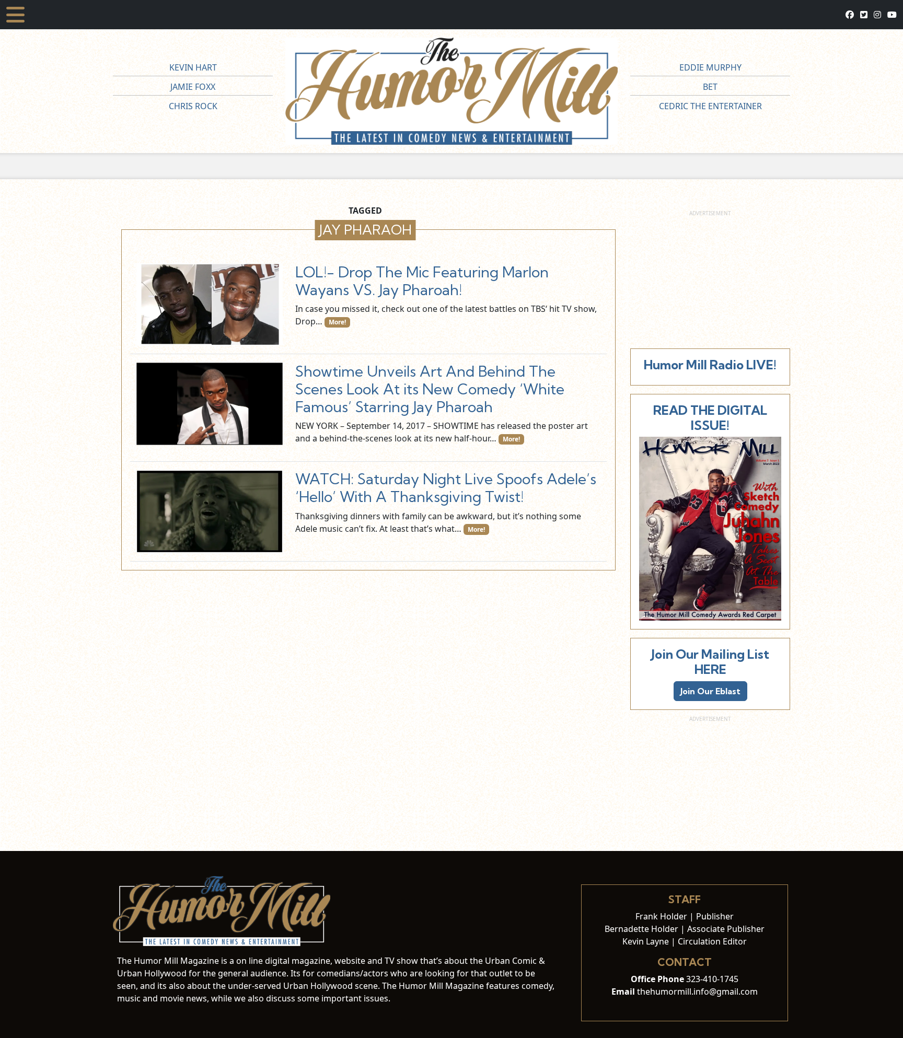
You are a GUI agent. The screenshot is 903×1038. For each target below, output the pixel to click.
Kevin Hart (193, 67)
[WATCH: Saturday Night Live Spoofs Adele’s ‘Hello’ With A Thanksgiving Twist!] (209, 511)
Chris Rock (193, 106)
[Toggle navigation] (15, 14)
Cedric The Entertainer (710, 106)
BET (710, 86)
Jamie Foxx (192, 86)
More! (337, 322)
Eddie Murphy (710, 67)
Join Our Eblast (710, 691)
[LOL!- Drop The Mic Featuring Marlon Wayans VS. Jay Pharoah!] (209, 304)
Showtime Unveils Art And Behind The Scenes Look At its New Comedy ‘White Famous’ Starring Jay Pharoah (429, 388)
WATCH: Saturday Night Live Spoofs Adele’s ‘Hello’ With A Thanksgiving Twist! (445, 488)
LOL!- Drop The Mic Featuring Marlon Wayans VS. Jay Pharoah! (422, 281)
